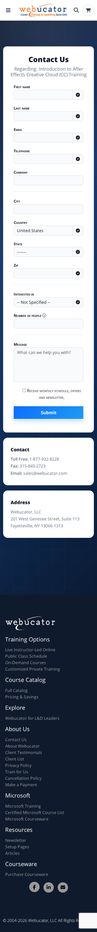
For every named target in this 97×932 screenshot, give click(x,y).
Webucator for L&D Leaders (32, 718)
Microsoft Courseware (26, 819)
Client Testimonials (23, 752)
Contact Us (16, 739)
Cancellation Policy (23, 778)
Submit (48, 413)
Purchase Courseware (26, 874)
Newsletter (15, 840)
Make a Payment (21, 784)
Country (20, 222)
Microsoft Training (23, 806)
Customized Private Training (32, 669)
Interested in (24, 294)
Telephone (22, 150)
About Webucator (22, 746)
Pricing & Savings (22, 697)
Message (20, 344)
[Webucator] (42, 10)
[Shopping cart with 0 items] (88, 10)
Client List (14, 759)
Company (20, 172)
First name (22, 86)
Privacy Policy (18, 765)
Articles (12, 853)
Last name (21, 108)
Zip (16, 265)
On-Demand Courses (25, 662)
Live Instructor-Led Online (30, 650)
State (18, 243)
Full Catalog (16, 690)
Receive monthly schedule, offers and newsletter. (53, 394)
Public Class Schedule (26, 656)
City (17, 201)
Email (18, 129)
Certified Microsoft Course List (34, 812)
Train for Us (16, 772)
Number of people (28, 315)
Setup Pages (17, 847)
